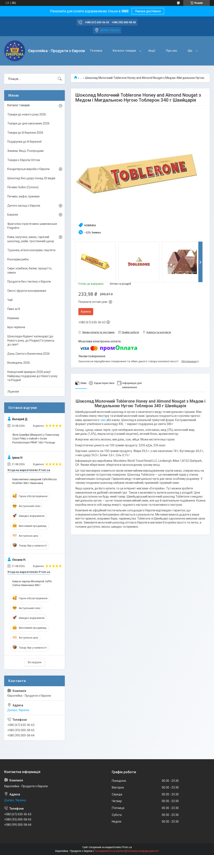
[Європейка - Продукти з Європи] (14, 50)
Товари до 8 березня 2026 (25, 132)
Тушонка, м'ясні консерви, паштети (31, 250)
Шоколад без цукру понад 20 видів (31, 178)
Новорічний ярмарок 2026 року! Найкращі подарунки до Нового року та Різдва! (32, 376)
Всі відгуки (34, 662)
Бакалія (12, 214)
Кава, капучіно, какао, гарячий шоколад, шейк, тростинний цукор (30, 239)
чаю (103, 420)
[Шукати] (60, 79)
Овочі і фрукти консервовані (26, 290)
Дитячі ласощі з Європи (23, 205)
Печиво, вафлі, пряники (23, 196)
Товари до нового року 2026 (26, 114)
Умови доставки (148, 11)
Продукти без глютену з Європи (29, 281)
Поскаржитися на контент (109, 851)
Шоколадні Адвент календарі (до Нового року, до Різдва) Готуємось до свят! (31, 340)
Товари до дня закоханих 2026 (28, 123)
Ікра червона (16, 327)
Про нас (171, 50)
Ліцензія (13, 391)
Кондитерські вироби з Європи (28, 169)
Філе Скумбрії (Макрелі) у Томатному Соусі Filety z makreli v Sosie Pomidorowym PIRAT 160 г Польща (35, 438)
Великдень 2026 (18, 362)
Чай (10, 300)
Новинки (13, 318)
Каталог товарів (124, 50)
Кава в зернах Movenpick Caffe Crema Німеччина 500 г (32, 583)
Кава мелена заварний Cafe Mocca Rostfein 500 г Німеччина (34, 481)
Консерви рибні (18, 259)
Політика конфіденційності (143, 851)
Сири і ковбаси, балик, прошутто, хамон (29, 270)
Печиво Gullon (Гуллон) (22, 187)
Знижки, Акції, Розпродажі (25, 150)
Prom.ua (127, 847)
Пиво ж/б (13, 309)
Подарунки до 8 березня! (24, 141)
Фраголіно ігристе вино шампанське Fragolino (32, 226)
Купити (86, 311)
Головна (96, 50)
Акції (151, 50)
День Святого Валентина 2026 (28, 353)
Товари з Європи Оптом (23, 160)
